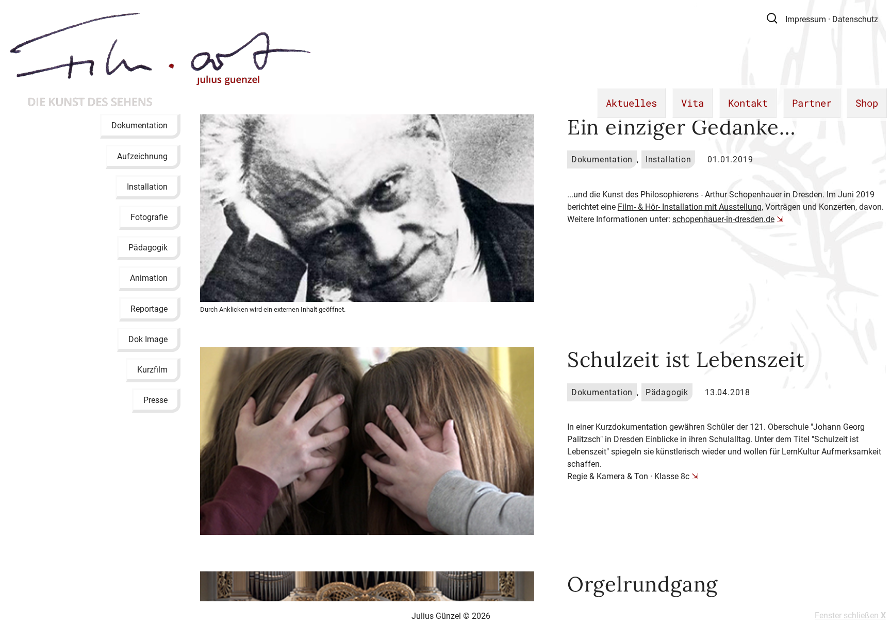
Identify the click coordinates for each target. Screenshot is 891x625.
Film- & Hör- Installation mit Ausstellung (690, 207)
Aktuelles (631, 102)
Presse (155, 400)
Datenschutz (855, 19)
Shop (866, 102)
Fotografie (149, 217)
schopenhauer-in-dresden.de (723, 219)
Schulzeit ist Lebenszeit (685, 359)
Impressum (805, 19)
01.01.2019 (730, 159)
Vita (692, 102)
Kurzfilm (152, 370)
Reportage (149, 308)
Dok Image (148, 339)
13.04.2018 (727, 392)
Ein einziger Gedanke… (681, 127)
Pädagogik (148, 247)
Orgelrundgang (642, 584)
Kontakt (748, 102)
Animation (149, 278)
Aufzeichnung (142, 156)
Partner (812, 102)
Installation (147, 186)
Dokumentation (139, 125)
